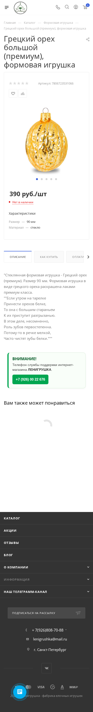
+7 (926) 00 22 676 (30, 379)
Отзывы (11, 543)
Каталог (12, 518)
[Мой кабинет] (76, 7)
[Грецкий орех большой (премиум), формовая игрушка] (46, 139)
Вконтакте (46, 668)
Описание (18, 257)
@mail (57, 639)
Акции (10, 530)
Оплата (78, 257)
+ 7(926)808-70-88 (47, 630)
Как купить (49, 257)
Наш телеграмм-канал (25, 592)
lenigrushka (42, 639)
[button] (37, 179)
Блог (8, 555)
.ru (64, 639)
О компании (16, 567)
